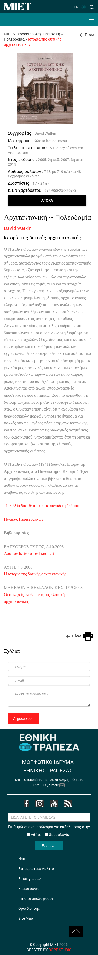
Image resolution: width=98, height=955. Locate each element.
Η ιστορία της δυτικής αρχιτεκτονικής (35, 574)
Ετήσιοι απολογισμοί (35, 898)
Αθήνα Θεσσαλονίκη (50, 834)
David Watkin (18, 228)
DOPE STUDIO (60, 949)
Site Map (25, 918)
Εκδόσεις (24, 33)
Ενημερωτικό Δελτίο (36, 868)
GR (83, 6)
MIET (8, 33)
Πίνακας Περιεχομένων (23, 519)
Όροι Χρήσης (29, 908)
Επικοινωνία (28, 888)
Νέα (21, 858)
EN (76, 6)
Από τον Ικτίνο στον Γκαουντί (29, 553)
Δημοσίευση (23, 718)
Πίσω (89, 34)
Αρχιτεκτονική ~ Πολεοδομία (47, 217)
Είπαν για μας (29, 878)
